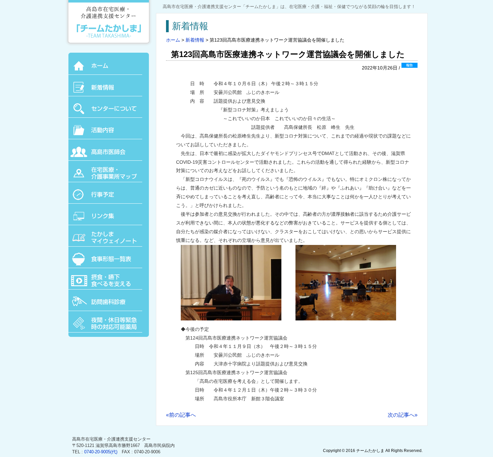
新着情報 (194, 40)
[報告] (409, 67)
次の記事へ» (403, 415)
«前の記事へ (181, 415)
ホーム (173, 40)
